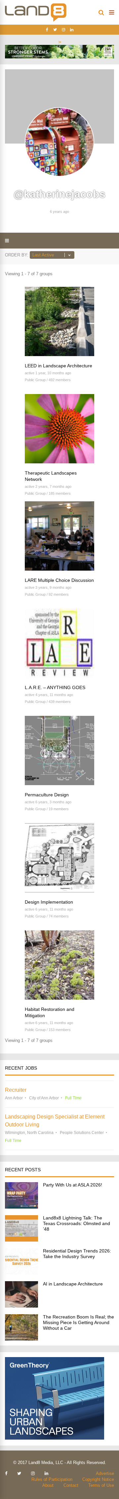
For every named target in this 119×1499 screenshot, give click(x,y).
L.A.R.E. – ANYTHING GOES (55, 687)
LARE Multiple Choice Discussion (59, 580)
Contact (70, 1485)
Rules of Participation (51, 1479)
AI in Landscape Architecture (73, 1283)
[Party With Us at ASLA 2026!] (21, 1207)
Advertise (105, 1473)
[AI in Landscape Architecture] (21, 1306)
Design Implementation (49, 902)
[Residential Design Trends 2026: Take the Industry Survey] (21, 1273)
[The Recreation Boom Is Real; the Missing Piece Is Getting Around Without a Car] (21, 1339)
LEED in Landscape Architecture (58, 365)
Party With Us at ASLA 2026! (72, 1184)
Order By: (16, 254)
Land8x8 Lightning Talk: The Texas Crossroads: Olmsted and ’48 (76, 1223)
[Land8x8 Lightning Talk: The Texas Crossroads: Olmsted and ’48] (21, 1240)
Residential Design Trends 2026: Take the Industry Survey (77, 1253)
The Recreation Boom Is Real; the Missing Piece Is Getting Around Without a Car (78, 1322)
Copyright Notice (98, 1479)
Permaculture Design (47, 794)
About (48, 1485)
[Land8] (35, 20)
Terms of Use (101, 1485)
